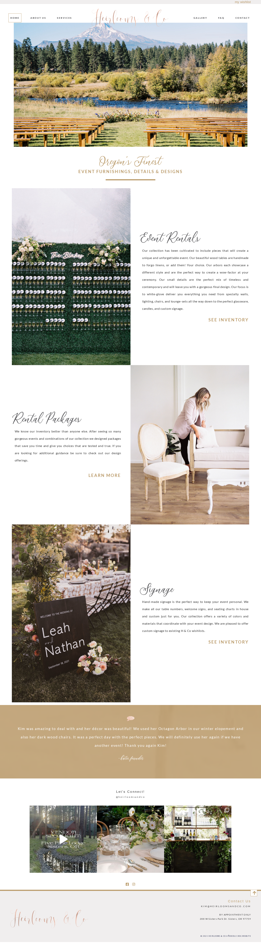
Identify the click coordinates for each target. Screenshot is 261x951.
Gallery (200, 17)
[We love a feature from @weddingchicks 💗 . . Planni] (197, 839)
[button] (18, 84)
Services (64, 17)
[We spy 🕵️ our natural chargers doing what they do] (130, 839)
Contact (242, 17)
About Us (38, 17)
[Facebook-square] (127, 884)
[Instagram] (133, 884)
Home (14, 17)
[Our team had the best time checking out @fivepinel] (63, 839)
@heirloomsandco (130, 796)
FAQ (221, 17)
